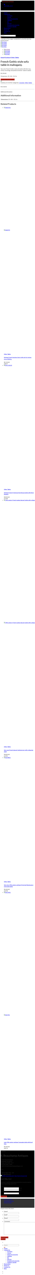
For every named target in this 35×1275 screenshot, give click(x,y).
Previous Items (8, 1199)
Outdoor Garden (11, 26)
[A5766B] (4, 43)
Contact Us (7, 31)
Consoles (21, 82)
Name (5, 1186)
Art (8, 22)
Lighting (9, 20)
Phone (6, 1218)
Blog (5, 32)
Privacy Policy (8, 1202)
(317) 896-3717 (8, 6)
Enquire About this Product (7, 79)
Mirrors (9, 23)
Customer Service (9, 1201)
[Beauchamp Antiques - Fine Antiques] (7, 1)
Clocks (9, 17)
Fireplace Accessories (13, 25)
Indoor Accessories (12, 19)
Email (6, 1191)
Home (5, 12)
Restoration (7, 28)
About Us (6, 29)
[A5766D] (4, 45)
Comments (7, 1221)
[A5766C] (4, 46)
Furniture (9, 15)
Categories (7, 14)
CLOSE (3, 1239)
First (20, 1188)
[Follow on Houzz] (4, 4)
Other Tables (15, 57)
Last (20, 1190)
